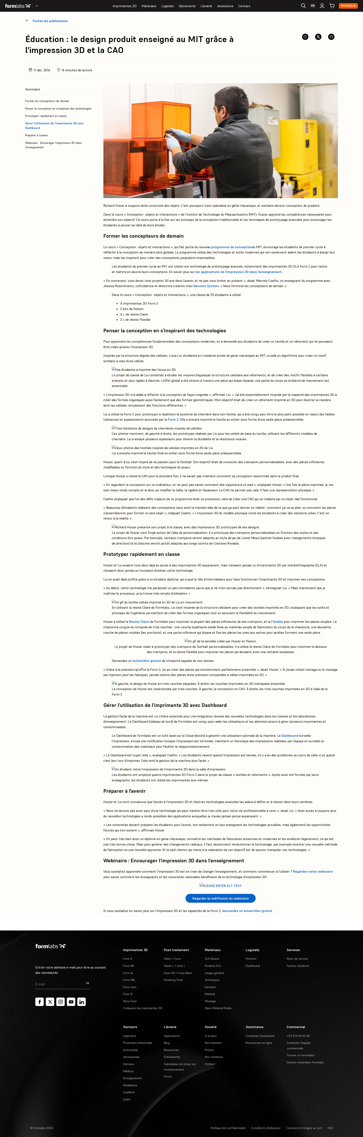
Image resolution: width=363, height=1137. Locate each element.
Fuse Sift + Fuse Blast (178, 973)
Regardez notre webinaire (313, 871)
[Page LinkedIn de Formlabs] (81, 1002)
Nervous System (206, 286)
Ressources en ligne (259, 1043)
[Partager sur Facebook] (305, 37)
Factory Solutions (298, 966)
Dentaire (210, 987)
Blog (167, 1043)
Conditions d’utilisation (266, 1128)
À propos (211, 1036)
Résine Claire (139, 621)
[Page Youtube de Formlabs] (71, 1002)
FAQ (330, 1128)
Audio (126, 1099)
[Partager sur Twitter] (318, 37)
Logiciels (167, 6)
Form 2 (173, 419)
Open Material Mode (218, 1008)
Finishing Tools (173, 980)
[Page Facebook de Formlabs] (39, 1002)
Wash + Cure (172, 959)
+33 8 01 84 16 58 (298, 1036)
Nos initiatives (214, 1057)
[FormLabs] (18, 6)
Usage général (214, 973)
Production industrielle (137, 1043)
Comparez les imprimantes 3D (142, 1008)
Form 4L (128, 973)
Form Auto (130, 987)
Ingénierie (129, 1036)
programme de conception (232, 247)
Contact (244, 6)
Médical (210, 994)
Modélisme (130, 1085)
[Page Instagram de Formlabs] (60, 1002)
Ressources (171, 1050)
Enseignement (132, 1078)
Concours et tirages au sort (304, 1128)
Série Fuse (130, 1001)
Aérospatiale (131, 1057)
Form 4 (127, 959)
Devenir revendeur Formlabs (305, 1062)
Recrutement (213, 1043)
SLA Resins (212, 959)
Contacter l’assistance (260, 1036)
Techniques (212, 980)
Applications (172, 1036)
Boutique (348, 5)
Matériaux (149, 6)
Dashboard (289, 735)
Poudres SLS (213, 966)
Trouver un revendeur (301, 1055)
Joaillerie (129, 1092)
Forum (168, 1076)
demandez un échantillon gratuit (247, 911)
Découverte (187, 6)
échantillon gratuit (147, 661)
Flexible (277, 621)
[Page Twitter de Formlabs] (50, 1002)
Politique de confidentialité (228, 1128)
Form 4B (128, 966)
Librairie (206, 6)
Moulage (210, 1001)
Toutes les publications (50, 21)
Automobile (130, 1050)
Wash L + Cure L (174, 966)
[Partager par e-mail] (331, 37)
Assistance (225, 6)
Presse (209, 1050)
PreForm (251, 959)
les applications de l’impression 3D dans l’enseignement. (238, 272)
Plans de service (297, 959)
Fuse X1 (128, 994)
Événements (172, 1057)
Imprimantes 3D (125, 6)
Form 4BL (129, 980)
